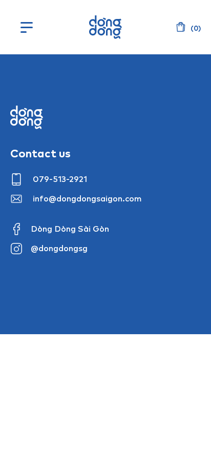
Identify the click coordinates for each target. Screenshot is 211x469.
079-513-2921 (60, 179)
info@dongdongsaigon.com (87, 198)
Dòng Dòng (105, 27)
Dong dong (26, 117)
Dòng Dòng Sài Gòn (70, 228)
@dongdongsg (59, 248)
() (195, 28)
